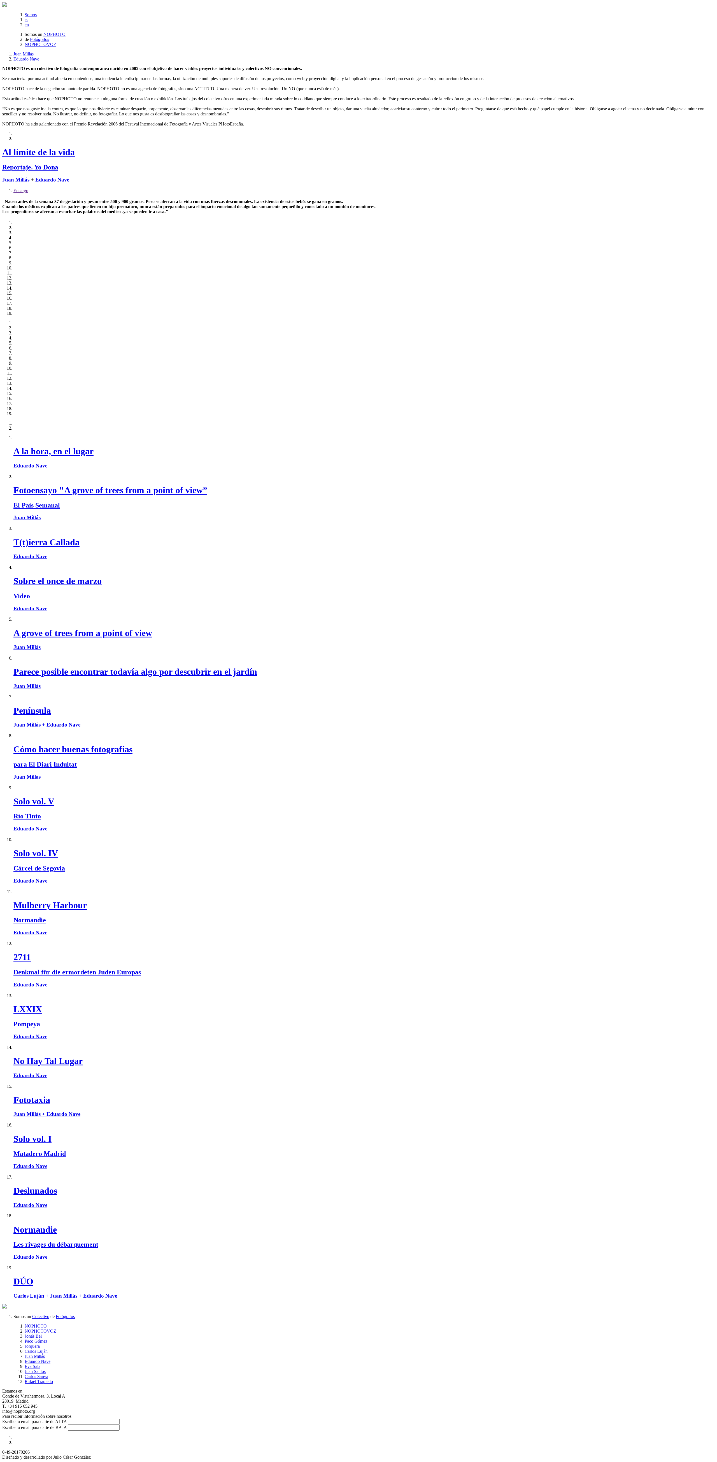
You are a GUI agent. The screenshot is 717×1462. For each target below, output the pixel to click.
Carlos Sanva (36, 1376)
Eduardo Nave (26, 59)
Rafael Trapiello (39, 1381)
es (26, 19)
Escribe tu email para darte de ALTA (34, 1421)
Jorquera (32, 1346)
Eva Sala (32, 1366)
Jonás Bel (33, 1336)
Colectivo (40, 1316)
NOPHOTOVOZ (40, 44)
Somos (31, 14)
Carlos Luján (36, 1351)
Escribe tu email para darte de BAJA (34, 1427)
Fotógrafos (39, 39)
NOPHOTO (54, 34)
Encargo (20, 190)
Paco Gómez (36, 1341)
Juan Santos (35, 1371)
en (27, 24)
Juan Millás (23, 54)
